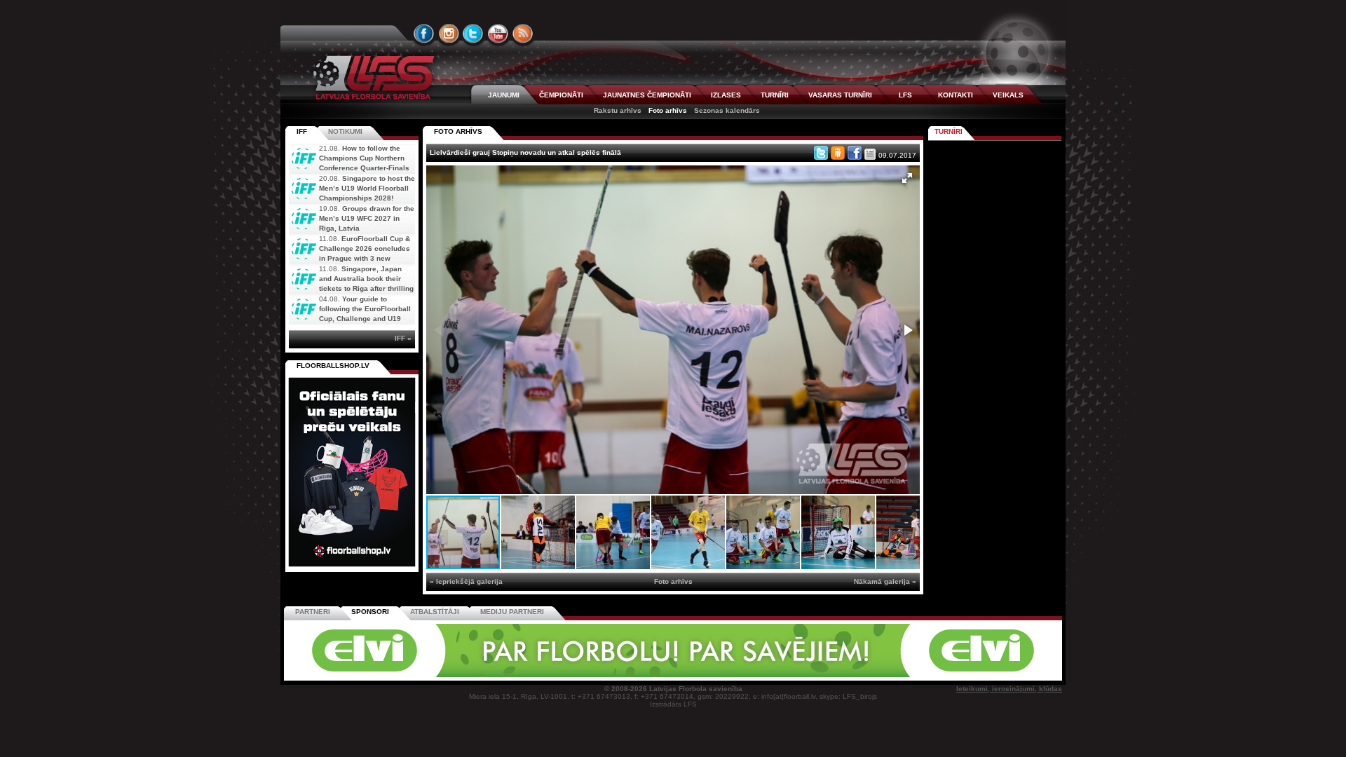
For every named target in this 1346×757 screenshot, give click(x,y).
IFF (302, 131)
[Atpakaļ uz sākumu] (371, 77)
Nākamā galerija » (885, 581)
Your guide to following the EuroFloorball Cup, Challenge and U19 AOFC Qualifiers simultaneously (350, 318)
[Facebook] (855, 153)
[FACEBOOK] (424, 33)
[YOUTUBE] (497, 33)
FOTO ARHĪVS (458, 131)
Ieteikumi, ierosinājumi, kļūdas (1009, 689)
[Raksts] (870, 154)
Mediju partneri (512, 611)
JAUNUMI (503, 95)
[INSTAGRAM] (448, 33)
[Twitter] (821, 153)
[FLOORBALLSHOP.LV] (352, 567)
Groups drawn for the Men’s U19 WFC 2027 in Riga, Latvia (366, 218)
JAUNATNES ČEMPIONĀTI (647, 95)
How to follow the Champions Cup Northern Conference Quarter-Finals (364, 158)
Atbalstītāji (434, 611)
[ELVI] (673, 674)
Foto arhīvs (667, 110)
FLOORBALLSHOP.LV (333, 365)
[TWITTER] (473, 33)
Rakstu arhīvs (617, 110)
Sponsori (370, 611)
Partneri (312, 611)
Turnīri (948, 131)
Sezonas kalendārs (727, 110)
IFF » (403, 338)
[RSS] (522, 33)
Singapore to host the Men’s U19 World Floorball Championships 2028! (367, 188)
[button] (907, 178)
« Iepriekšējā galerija (466, 581)
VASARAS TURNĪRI (840, 95)
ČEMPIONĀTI (561, 95)
